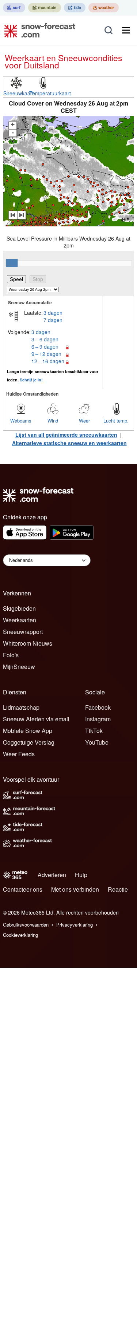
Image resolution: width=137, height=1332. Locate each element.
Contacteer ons (22, 889)
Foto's (11, 655)
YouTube (97, 742)
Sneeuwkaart (18, 93)
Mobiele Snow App (27, 730)
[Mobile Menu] (126, 30)
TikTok (94, 730)
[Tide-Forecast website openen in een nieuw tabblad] (74, 7)
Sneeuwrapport (23, 631)
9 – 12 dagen (46, 353)
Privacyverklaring (74, 924)
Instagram (98, 719)
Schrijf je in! (31, 379)
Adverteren (52, 875)
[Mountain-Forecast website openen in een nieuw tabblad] (44, 7)
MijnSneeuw (19, 666)
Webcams (20, 420)
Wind (52, 420)
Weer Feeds (19, 754)
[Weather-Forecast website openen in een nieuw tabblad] (103, 7)
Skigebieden (19, 608)
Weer (84, 420)
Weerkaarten (19, 620)
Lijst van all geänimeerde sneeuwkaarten (66, 434)
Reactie (118, 889)
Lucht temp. (116, 420)
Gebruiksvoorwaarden (26, 924)
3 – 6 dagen (44, 339)
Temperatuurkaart (50, 93)
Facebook (98, 707)
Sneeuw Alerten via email (36, 719)
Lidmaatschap (21, 707)
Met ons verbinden (75, 889)
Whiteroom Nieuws (27, 643)
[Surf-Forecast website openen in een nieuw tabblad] (14, 7)
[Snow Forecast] (37, 30)
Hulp (81, 875)
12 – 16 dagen (47, 361)
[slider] (12, 263)
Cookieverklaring (20, 934)
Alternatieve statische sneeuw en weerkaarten (69, 443)
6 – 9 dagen (44, 346)
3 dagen (52, 312)
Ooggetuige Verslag (28, 742)
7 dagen (52, 320)
